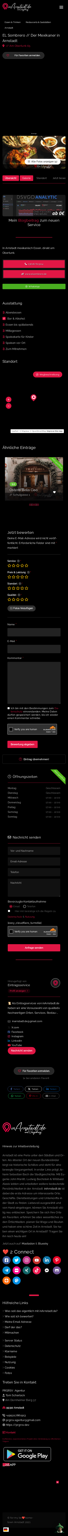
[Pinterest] (57, 1260)
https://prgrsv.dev (17, 1424)
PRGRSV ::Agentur (13, 1390)
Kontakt (11, 1432)
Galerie (26, 178)
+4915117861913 (16, 1415)
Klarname (11, 1351)
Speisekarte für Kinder (20, 336)
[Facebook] (6, 1260)
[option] (34, 479)
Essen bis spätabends (19, 324)
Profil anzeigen (18, 991)
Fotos (8, 1373)
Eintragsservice (19, 985)
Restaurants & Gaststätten (38, 22)
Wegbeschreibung (49, 374)
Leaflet (15, 431)
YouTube (17, 1045)
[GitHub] (57, 1270)
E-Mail (12, 641)
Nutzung (30, 916)
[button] (8, 399)
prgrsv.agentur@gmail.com (23, 1420)
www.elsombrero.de (36, 274)
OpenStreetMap (39, 431)
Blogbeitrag (28, 220)
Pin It (34, 1096)
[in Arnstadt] (17, 7)
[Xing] (27, 1270)
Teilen (16, 1089)
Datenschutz (15, 916)
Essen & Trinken (13, 22)
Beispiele (10, 1356)
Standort (41, 178)
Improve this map (55, 431)
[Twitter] (17, 1260)
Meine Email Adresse (18, 1321)
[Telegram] (6, 1270)
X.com (15, 1027)
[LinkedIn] (47, 1260)
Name (12, 625)
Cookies (10, 1367)
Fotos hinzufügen (23, 608)
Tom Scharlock (15, 1395)
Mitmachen (12, 1332)
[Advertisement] (34, 95)
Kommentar (15, 658)
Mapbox (25, 431)
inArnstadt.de (52, 1188)
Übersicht (11, 178)
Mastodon (28, 1243)
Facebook (17, 1031)
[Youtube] (37, 1260)
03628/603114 (35, 264)
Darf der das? (13, 1327)
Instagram (18, 1036)
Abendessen (13, 312)
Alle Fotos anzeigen (42, 161)
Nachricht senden (21, 1050)
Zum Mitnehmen (16, 349)
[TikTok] (37, 1270)
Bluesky (43, 1243)
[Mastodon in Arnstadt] (17, 1281)
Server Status (13, 1340)
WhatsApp (34, 286)
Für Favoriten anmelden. (36, 1071)
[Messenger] (47, 1270)
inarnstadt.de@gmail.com (27, 1021)
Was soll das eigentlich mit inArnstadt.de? (31, 1311)
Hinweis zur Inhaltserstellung (20, 1146)
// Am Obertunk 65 (18, 45)
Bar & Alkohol (16, 318)
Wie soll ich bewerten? (19, 1316)
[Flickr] (17, 1270)
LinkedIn (17, 1040)
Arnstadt (9, 28)
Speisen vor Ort (15, 342)
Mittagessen (13, 330)
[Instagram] (27, 1260)
